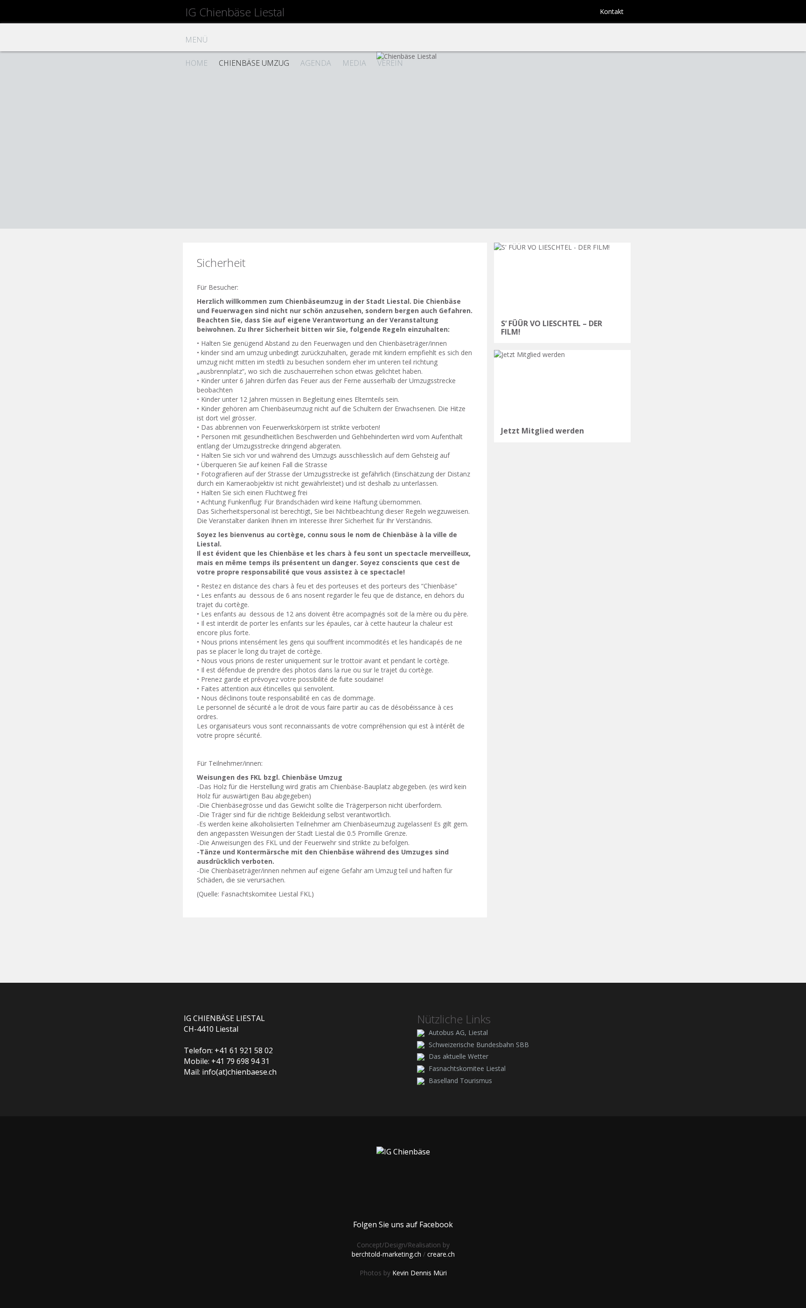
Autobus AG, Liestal (458, 1032)
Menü (196, 40)
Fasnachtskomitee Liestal (467, 1068)
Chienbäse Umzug (254, 63)
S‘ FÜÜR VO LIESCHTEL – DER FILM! (551, 327)
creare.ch (441, 1254)
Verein (390, 63)
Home (196, 63)
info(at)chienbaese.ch (239, 1072)
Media (354, 63)
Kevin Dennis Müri (419, 1272)
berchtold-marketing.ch (386, 1254)
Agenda (315, 63)
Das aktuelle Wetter (458, 1056)
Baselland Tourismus (460, 1080)
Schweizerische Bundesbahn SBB (479, 1044)
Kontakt (612, 11)
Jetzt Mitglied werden (542, 431)
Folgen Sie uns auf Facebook (403, 1224)
